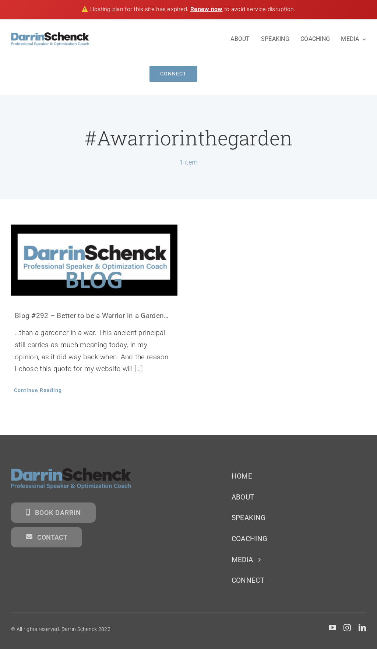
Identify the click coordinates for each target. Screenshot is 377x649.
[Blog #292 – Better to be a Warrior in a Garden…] (94, 260)
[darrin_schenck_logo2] (50, 36)
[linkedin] (362, 627)
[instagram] (347, 627)
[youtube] (332, 627)
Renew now (206, 9)
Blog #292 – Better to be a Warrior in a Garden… (92, 315)
